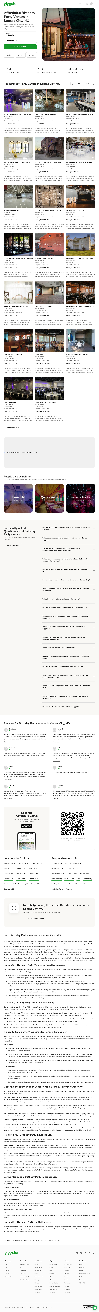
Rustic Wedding (72, 868)
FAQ (21, 1267)
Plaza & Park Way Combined (45, 402)
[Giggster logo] (12, 1253)
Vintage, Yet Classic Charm (76, 210)
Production (38, 1271)
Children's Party (75, 863)
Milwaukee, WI (34, 879)
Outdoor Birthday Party (59, 863)
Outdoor (81, 1267)
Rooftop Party (56, 884)
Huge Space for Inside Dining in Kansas (18, 258)
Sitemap (45, 1307)
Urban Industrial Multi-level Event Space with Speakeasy (80, 306)
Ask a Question (13, 546)
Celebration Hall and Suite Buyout (79, 162)
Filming (37, 1280)
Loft (80, 1277)
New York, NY (8, 868)
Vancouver (67, 1283)
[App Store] (26, 826)
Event (36, 1274)
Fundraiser (69, 889)
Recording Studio (55, 1286)
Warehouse (53, 1289)
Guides (7, 1271)
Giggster (7, 1240)
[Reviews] (93, 1253)
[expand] (94, 580)
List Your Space (79, 4)
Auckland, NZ (8, 874)
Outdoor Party (73, 874)
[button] (94, 1307)
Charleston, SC (9, 889)
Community (23, 1271)
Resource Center (25, 1277)
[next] (30, 100)
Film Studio (53, 1274)
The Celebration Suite (43, 306)
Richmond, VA (8, 879)
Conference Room (84, 1274)
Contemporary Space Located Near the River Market (49, 162)
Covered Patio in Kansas (44, 258)
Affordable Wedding (82, 884)
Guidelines (23, 1274)
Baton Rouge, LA (34, 868)
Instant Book (78, 84)
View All (37, 1292)
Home (51, 1267)
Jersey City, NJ (37, 863)
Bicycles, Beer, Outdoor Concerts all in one (80, 114)
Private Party (87, 879)
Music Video (38, 1289)
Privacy (38, 1307)
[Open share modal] (26, 91)
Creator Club (8, 1277)
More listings (12, 427)
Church (52, 1280)
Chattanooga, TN (10, 884)
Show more (8, 742)
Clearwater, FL (21, 879)
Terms (32, 1307)
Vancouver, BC (23, 884)
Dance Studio (54, 1283)
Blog (6, 1267)
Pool (51, 1271)
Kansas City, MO (29, 1240)
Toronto (66, 1286)
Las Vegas (67, 1289)
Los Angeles (68, 1264)
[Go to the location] (18, 100)
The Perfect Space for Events (46, 114)
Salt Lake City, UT (10, 863)
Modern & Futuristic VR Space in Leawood (18, 114)
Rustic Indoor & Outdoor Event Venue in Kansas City (80, 258)
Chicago (66, 1274)
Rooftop (81, 1271)
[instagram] (81, 1253)
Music (81, 1264)
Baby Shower (84, 874)
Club (51, 1277)
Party (78, 879)
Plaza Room (39, 354)
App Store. (77, 840)
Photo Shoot (38, 1267)
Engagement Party (57, 868)
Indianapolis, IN (21, 874)
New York (67, 1267)
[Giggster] (11, 4)
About (6, 1264)
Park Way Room (10, 402)
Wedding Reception (58, 874)
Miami (66, 1277)
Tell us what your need (35, 919)
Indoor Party (68, 884)
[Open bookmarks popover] (30, 91)
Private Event (69, 879)
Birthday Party (17, 1240)
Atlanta (66, 1271)
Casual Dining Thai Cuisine (13, 354)
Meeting (37, 1283)
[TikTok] (85, 1253)
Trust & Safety (24, 1280)
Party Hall (82, 1280)
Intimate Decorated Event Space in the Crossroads (49, 210)
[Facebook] (77, 1253)
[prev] (6, 100)
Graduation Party (57, 889)
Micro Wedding (56, 879)
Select (7, 1274)
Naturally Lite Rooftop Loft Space (17, 162)
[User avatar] (91, 3)
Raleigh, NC (35, 884)
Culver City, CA (24, 863)
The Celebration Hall (12, 210)
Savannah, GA (33, 874)
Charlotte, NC (20, 868)
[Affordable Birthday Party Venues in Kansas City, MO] (49, 452)
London (66, 1280)
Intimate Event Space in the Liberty (17, 306)
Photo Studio (53, 1264)
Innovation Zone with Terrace (77, 354)
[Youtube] (89, 1253)
